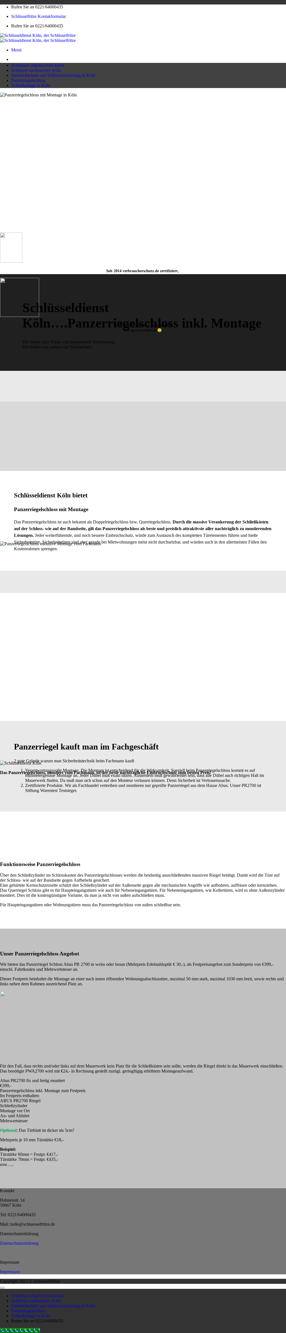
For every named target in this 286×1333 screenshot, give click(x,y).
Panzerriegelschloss (28, 80)
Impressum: (10, 1271)
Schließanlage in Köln (30, 85)
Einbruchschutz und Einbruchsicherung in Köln (53, 75)
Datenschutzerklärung (19, 1243)
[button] (16, 50)
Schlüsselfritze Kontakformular (38, 16)
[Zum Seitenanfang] (2, 1288)
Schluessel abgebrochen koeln (37, 65)
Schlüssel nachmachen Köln (36, 70)
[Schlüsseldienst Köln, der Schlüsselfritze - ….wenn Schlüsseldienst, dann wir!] (38, 38)
